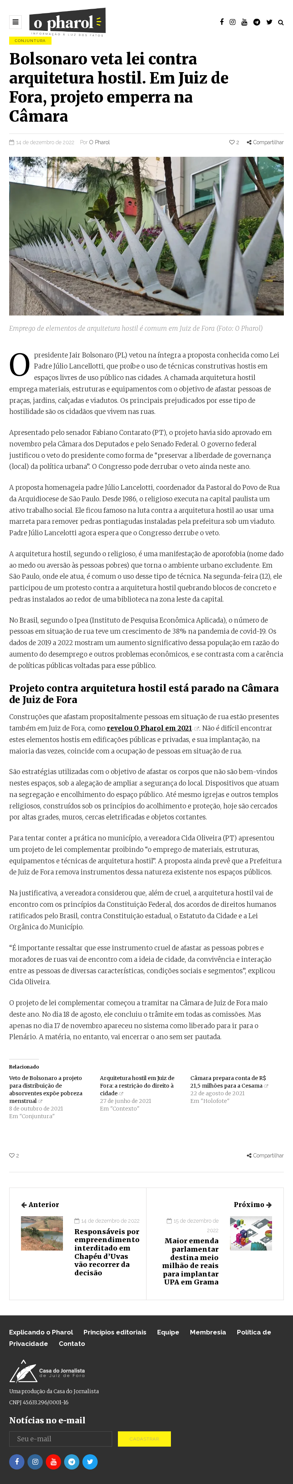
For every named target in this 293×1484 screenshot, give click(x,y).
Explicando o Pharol (41, 1332)
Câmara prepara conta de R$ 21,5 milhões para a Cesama (228, 1082)
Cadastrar (144, 1439)
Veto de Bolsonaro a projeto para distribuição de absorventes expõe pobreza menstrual (45, 1089)
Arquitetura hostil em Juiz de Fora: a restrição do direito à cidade (137, 1086)
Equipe (168, 1332)
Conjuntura (30, 41)
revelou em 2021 (149, 728)
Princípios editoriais (115, 1332)
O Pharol (99, 142)
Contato (72, 1343)
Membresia (208, 1332)
